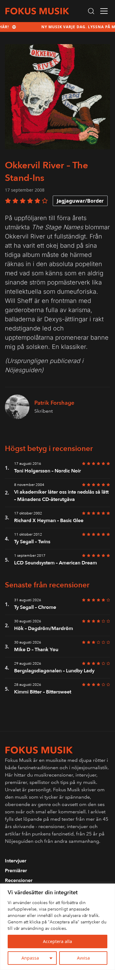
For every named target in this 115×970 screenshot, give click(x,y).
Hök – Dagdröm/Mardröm (43, 628)
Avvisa (83, 958)
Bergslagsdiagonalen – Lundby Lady (54, 670)
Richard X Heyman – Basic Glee (48, 520)
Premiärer (16, 870)
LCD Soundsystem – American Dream (55, 562)
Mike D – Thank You (36, 649)
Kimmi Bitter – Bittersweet (42, 692)
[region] (57, 927)
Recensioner (19, 880)
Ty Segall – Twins (32, 541)
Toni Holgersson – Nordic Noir (47, 471)
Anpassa (30, 958)
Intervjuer (15, 860)
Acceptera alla (57, 941)
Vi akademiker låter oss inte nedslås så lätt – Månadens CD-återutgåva (61, 496)
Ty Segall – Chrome (35, 607)
